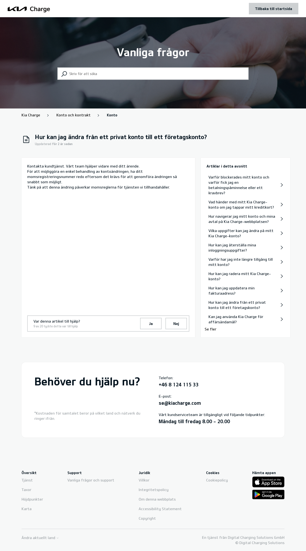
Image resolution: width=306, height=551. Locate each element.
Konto (112, 115)
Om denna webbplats (157, 499)
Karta (27, 509)
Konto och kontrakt (73, 115)
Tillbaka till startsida (273, 8)
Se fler (210, 329)
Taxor (26, 489)
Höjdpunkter (32, 499)
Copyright (147, 518)
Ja (151, 323)
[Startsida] (29, 9)
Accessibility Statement (160, 509)
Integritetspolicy (154, 489)
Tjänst (27, 480)
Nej (176, 323)
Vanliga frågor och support (90, 480)
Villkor (144, 480)
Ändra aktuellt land (39, 538)
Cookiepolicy (217, 480)
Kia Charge (31, 115)
